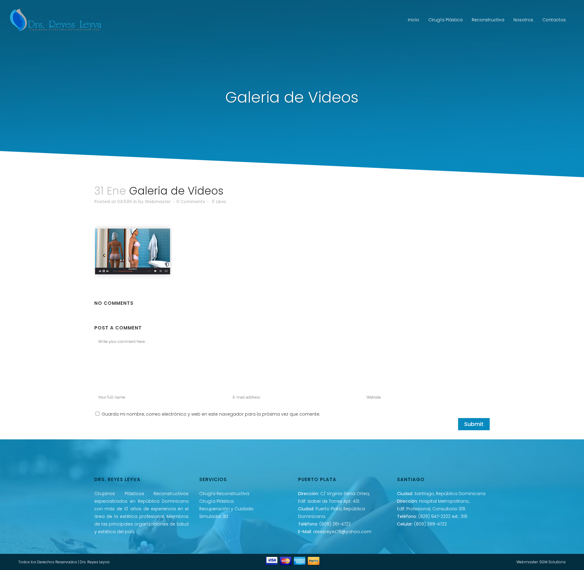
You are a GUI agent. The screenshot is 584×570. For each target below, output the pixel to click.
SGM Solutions (552, 562)
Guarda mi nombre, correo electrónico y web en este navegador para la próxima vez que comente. (211, 414)
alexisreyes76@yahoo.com (342, 532)
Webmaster (158, 202)
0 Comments (190, 202)
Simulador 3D (213, 516)
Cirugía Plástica (216, 501)
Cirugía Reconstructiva (224, 494)
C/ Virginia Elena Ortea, (345, 494)
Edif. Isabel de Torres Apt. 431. (329, 501)
